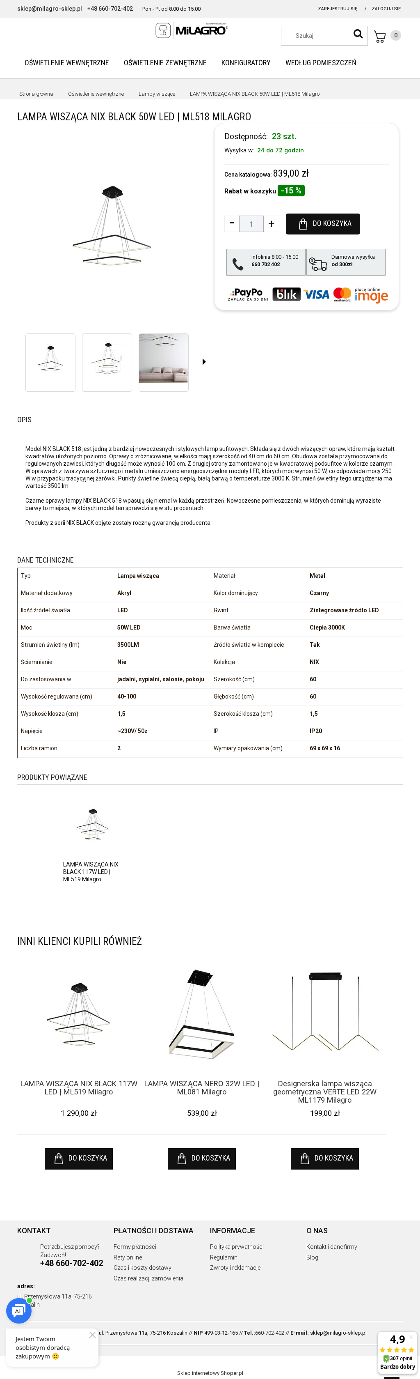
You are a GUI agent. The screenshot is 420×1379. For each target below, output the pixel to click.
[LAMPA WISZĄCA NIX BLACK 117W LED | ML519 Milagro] (93, 824)
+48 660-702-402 (110, 8)
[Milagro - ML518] (50, 358)
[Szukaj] (358, 34)
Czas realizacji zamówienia (148, 1278)
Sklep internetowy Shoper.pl (210, 1373)
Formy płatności (135, 1246)
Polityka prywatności (237, 1246)
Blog (312, 1257)
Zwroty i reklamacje (235, 1267)
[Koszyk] (387, 36)
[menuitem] (66, 63)
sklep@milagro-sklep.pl (49, 8)
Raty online (128, 1257)
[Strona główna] (210, 30)
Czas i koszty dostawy (142, 1267)
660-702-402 (269, 1333)
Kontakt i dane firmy (331, 1246)
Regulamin (223, 1257)
